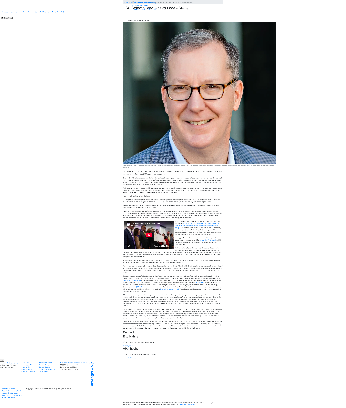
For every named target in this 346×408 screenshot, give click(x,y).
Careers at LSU (26, 365)
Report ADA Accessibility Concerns (14, 391)
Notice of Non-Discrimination (12, 395)
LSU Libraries (43, 371)
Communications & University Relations (73, 363)
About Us (4, 12)
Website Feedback (8, 389)
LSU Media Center (140, 5)
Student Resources (44, 12)
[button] (92, 364)
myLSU (136, 9)
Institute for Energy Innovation (138, 20)
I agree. (212, 403)
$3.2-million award (142, 287)
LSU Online (64, 12)
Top (2, 360)
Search (163, 9)
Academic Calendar (45, 363)
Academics (13, 12)
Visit (149, 9)
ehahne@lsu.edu (128, 346)
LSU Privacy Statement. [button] (187, 404)
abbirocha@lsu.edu (129, 358)
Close (188, 9)
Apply (144, 9)
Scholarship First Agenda (207, 240)
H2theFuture (200, 282)
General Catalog (44, 367)
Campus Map (25, 367)
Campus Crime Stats (28, 371)
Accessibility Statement (10, 393)
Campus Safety (26, 369)
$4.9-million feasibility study (169, 289)
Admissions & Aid (24, 12)
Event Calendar (44, 365)
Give (155, 9)
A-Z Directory (26, 363)
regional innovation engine (132, 280)
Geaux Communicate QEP (48, 369)
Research (55, 12)
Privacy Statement (8, 397)
